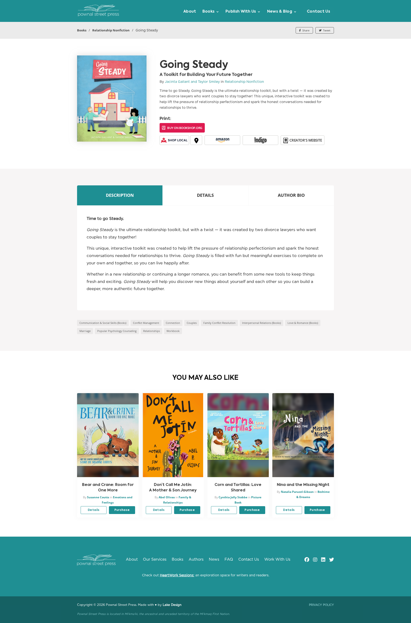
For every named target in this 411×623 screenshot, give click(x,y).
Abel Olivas (167, 497)
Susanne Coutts (98, 497)
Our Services (154, 559)
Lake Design (172, 605)
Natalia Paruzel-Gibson (297, 492)
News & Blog (279, 12)
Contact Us (318, 12)
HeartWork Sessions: (177, 575)
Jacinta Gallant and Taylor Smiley (192, 82)
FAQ (229, 559)
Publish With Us (240, 12)
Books (208, 12)
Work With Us (277, 559)
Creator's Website (305, 140)
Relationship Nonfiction (111, 30)
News (214, 559)
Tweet (326, 30)
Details (93, 510)
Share (305, 30)
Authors (196, 559)
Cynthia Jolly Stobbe (233, 497)
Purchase (122, 510)
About (189, 12)
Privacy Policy (321, 604)
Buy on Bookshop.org (184, 128)
